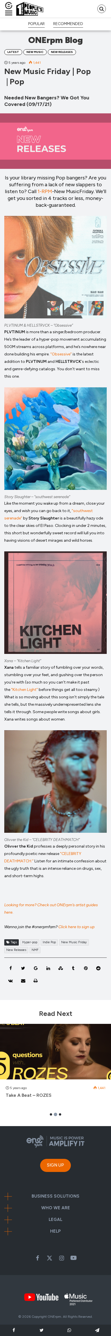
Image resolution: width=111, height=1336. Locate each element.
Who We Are (55, 1208)
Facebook (37, 1258)
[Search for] (101, 9)
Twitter (49, 1258)
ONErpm (54, 1317)
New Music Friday (74, 942)
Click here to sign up (76, 926)
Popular (36, 23)
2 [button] (55, 1114)
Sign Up (55, 1165)
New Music (35, 52)
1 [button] (51, 1114)
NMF (35, 950)
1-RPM (45, 191)
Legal (55, 1220)
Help (55, 1231)
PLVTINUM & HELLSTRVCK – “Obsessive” (38, 325)
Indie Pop (49, 942)
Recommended (68, 23)
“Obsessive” (61, 354)
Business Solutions (55, 1196)
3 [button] (60, 1114)
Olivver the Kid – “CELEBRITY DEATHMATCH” (42, 840)
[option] (55, 1064)
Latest (13, 52)
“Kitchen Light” (24, 689)
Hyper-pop (29, 942)
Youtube (73, 1258)
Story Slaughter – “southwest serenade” (37, 497)
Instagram (61, 1258)
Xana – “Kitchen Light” (22, 661)
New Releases (62, 52)
